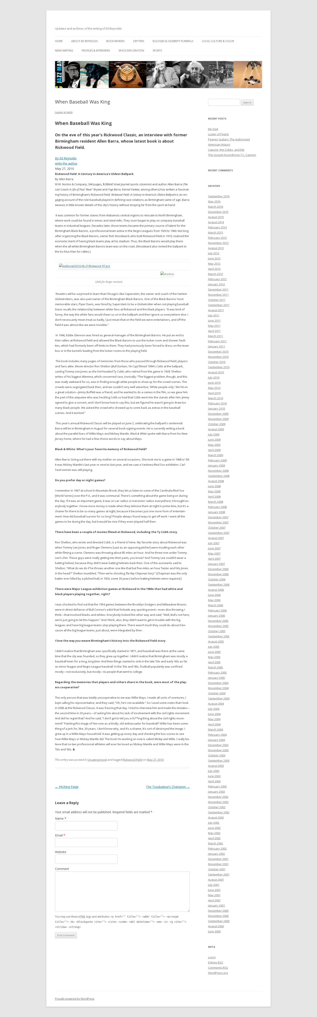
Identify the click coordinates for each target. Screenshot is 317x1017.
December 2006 (218, 569)
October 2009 (216, 424)
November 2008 (218, 471)
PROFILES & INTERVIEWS (96, 50)
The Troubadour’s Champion (168, 787)
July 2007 (213, 543)
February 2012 (217, 279)
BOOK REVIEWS (115, 41)
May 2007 (214, 553)
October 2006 (216, 579)
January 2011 (216, 346)
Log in (212, 957)
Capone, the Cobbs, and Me (226, 150)
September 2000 (218, 921)
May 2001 (214, 895)
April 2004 (214, 724)
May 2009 (214, 445)
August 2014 (216, 222)
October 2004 (216, 693)
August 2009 (216, 429)
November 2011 (218, 295)
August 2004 (216, 704)
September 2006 (218, 584)
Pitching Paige (66, 787)
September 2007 (218, 533)
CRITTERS (138, 41)
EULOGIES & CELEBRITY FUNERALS (173, 41)
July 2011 (213, 315)
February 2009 (217, 460)
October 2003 (216, 755)
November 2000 (218, 916)
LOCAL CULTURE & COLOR (218, 41)
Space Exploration (131, 50)
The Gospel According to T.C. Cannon (232, 155)
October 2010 (216, 362)
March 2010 (215, 398)
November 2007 (218, 522)
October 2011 (216, 300)
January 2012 (216, 284)
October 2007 (216, 528)
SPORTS (157, 50)
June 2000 (214, 931)
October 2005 (216, 631)
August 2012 (216, 248)
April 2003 (214, 781)
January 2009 (216, 465)
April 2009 (214, 450)
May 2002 (214, 833)
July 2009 (213, 434)
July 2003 (213, 771)
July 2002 (213, 823)
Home (59, 41)
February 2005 (217, 672)
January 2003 (216, 792)
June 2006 (214, 595)
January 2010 (216, 408)
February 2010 (217, 403)
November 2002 (218, 802)
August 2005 (216, 641)
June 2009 (214, 440)
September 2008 (218, 476)
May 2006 (214, 600)
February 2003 (217, 786)
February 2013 (217, 238)
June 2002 (214, 828)
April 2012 (214, 269)
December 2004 (218, 683)
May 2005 (214, 657)
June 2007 (214, 548)
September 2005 (218, 636)
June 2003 (214, 776)
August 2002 (216, 817)
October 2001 (216, 869)
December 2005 (218, 621)
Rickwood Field (132, 760)
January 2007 (216, 564)
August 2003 (216, 766)
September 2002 (218, 812)
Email (60, 835)
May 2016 (214, 201)
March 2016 (215, 207)
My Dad (213, 129)
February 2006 (217, 610)
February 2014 (217, 227)
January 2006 (216, 616)
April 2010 (214, 393)
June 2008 (214, 486)
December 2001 (218, 859)
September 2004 (218, 698)
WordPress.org (218, 973)
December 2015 (218, 212)
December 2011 (218, 289)
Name (60, 818)
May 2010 (214, 388)
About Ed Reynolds (84, 41)
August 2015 (216, 217)
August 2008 (216, 481)
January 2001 (216, 905)
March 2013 (215, 232)
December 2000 (218, 911)
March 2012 (215, 274)
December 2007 (218, 517)
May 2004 (214, 719)
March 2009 (215, 455)
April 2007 (214, 559)
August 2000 (216, 926)
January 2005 (216, 678)
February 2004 (217, 735)
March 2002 (215, 843)
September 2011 (218, 305)
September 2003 (218, 760)
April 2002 (214, 838)
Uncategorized (97, 760)
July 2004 (213, 709)
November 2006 (218, 574)
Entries (215, 962)
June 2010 (214, 383)
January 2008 (216, 512)
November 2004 (218, 688)
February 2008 (217, 507)
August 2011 (216, 310)
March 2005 (215, 667)
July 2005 (213, 647)
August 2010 (216, 372)
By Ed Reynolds (66, 158)
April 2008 (214, 496)
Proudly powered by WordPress (74, 999)
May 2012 (214, 264)
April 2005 (214, 662)
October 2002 (216, 807)
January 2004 (216, 740)
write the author (66, 163)
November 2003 (218, 750)
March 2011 (215, 336)
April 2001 (214, 900)
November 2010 (218, 357)
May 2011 (214, 326)
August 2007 (216, 538)
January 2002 (216, 854)
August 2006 (216, 590)
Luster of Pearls (218, 134)
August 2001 (216, 880)
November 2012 (218, 243)
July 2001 (213, 885)
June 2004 (214, 714)
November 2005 (218, 626)
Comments (218, 968)
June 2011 (214, 320)
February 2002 (217, 848)
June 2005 (214, 652)
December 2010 (218, 352)
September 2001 (218, 874)
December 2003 (218, 745)
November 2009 (218, 419)
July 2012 (213, 253)
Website (60, 852)
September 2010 (218, 367)
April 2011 (214, 331)
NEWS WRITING (64, 50)
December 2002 (218, 797)
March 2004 (215, 729)
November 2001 (218, 864)
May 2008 (214, 491)
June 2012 (214, 258)
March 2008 (215, 502)
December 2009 (218, 414)
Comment (62, 869)
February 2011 (217, 341)
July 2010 (213, 377)
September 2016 (218, 196)
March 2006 (215, 605)
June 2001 (214, 890)
